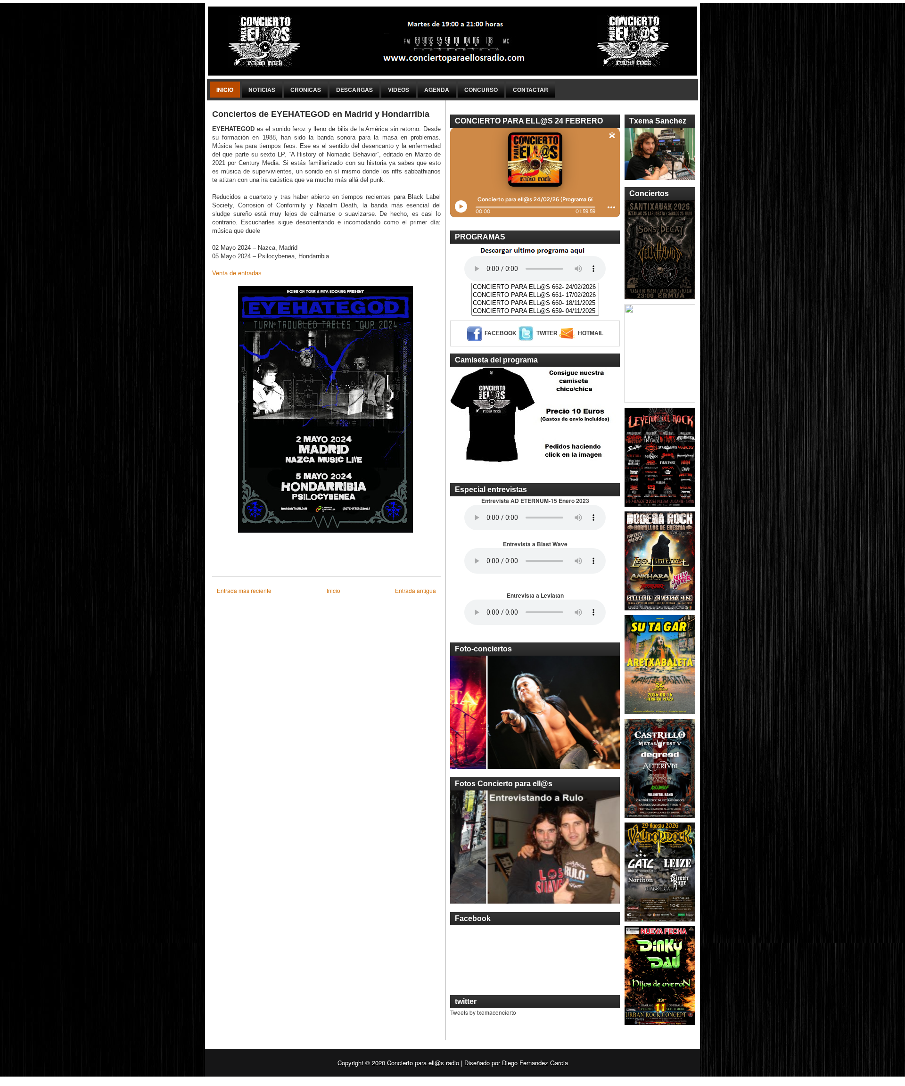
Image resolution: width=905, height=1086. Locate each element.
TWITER (547, 333)
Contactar (530, 89)
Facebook (501, 333)
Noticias (261, 89)
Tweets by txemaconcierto (483, 1012)
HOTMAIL (590, 333)
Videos (398, 89)
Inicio (224, 89)
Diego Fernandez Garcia (535, 1062)
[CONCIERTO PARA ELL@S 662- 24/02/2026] (535, 287)
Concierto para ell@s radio (423, 1062)
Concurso (481, 89)
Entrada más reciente (244, 590)
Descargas (354, 89)
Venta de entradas (237, 273)
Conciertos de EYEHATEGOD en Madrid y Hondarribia (320, 114)
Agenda (436, 89)
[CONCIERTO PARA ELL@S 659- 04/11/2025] (535, 311)
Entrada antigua (415, 590)
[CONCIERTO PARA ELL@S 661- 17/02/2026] (535, 295)
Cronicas (305, 89)
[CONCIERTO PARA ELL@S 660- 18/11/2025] (535, 303)
